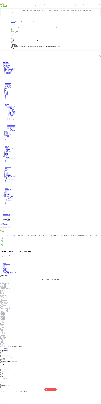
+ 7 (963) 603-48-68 (6, 218)
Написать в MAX (3, 227)
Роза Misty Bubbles (11, 119)
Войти (4, 53)
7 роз (6, 89)
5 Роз (6, 88)
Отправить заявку (50, 389)
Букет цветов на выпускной (10, 176)
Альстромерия (8, 134)
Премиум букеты (6, 59)
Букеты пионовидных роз (10, 82)
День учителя (8, 185)
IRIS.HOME (5, 205)
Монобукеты (5, 62)
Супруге (7, 159)
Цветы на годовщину (9, 179)
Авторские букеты (6, 67)
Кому (4, 156)
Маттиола (7, 142)
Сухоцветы (5, 192)
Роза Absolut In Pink (11, 106)
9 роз (6, 90)
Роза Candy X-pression (11, 111)
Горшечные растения (7, 193)
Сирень (6, 152)
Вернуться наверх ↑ (4, 0)
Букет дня (5, 57)
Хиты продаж (5, 58)
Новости (4, 269)
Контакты (5, 208)
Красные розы (8, 83)
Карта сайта (5, 348)
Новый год (7, 184)
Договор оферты (6, 271)
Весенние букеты (8, 70)
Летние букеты (8, 73)
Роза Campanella (10, 109)
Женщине (7, 160)
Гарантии (5, 207)
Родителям (7, 164)
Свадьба (6, 188)
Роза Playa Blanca (10, 124)
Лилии (6, 145)
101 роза (6, 100)
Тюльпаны (7, 131)
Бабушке (7, 169)
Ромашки (7, 150)
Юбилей (6, 183)
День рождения (8, 175)
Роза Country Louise (11, 113)
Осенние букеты (8, 71)
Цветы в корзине (8, 75)
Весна (6, 187)
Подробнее (13, 22)
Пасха (6, 172)
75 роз (6, 99)
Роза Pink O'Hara (10, 122)
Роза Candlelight (10, 110)
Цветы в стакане (8, 78)
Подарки (4, 195)
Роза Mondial (10, 120)
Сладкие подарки (8, 203)
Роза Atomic (9, 108)
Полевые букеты (8, 72)
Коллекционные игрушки (12, 201)
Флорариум (7, 194)
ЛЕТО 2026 (5, 64)
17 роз (6, 93)
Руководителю (8, 167)
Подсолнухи (7, 149)
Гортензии (7, 139)
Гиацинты (7, 133)
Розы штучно (7, 80)
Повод (4, 171)
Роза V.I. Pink (10, 128)
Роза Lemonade (10, 118)
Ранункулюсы (8, 151)
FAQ (4, 266)
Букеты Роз (5, 79)
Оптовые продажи (6, 214)
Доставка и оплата (6, 209)
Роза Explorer (10, 115)
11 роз (6, 91)
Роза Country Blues (11, 112)
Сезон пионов (8, 177)
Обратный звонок (4, 224)
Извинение (7, 182)
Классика (5, 61)
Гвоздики (7, 136)
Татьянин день (8, 189)
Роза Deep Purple (10, 114)
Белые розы (7, 84)
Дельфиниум (7, 155)
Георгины (7, 104)
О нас (4, 211)
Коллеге (6, 163)
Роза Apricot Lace (10, 107)
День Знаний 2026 (6, 65)
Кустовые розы (8, 87)
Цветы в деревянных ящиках (11, 77)
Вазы (6, 199)
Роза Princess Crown (11, 125)
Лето (6, 191)
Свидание (7, 173)
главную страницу (11, 255)
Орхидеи (7, 146)
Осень (6, 178)
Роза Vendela (9, 129)
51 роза (6, 98)
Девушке (7, 157)
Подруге (7, 161)
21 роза (6, 95)
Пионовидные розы (9, 148)
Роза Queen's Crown (11, 126)
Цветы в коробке (8, 76)
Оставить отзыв (3, 277)
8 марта (6, 180)
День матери (7, 174)
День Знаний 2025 (8, 190)
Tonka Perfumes (10, 197)
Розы (6, 105)
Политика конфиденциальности (9, 272)
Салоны (4, 213)
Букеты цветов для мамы (10, 158)
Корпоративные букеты (10, 68)
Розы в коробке (8, 101)
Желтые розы (7, 86)
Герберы (6, 137)
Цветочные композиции (7, 74)
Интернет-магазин (6, 215)
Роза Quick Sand (10, 127)
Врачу (6, 170)
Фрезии (6, 153)
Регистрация (5, 52)
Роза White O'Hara (11, 130)
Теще (6, 168)
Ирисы (6, 132)
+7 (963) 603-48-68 (4, 400)
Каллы (6, 140)
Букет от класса (6, 66)
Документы (5, 270)
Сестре (6, 162)
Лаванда (6, 141)
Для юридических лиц (7, 273)
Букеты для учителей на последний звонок (13, 166)
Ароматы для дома (9, 196)
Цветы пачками (6, 204)
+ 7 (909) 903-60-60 (6, 220)
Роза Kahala (9, 117)
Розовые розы (8, 85)
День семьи (7, 181)
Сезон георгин (6, 63)
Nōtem (8, 198)
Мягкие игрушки (8, 200)
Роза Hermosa (10, 116)
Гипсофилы (7, 138)
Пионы (6, 147)
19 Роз (6, 94)
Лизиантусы (7, 143)
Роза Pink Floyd (10, 121)
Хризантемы (7, 154)
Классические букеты (9, 69)
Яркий (5, 378)
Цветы (4, 103)
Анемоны (7, 135)
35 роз (6, 97)
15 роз (6, 92)
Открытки (7, 202)
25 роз (6, 96)
